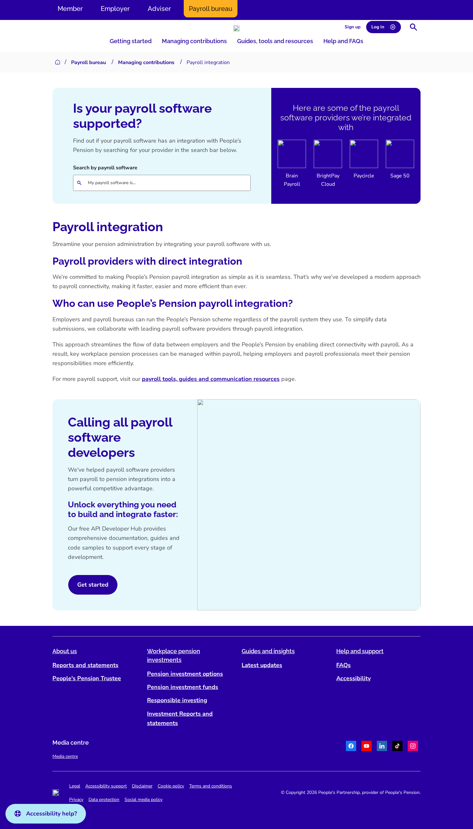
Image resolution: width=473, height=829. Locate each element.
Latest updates (262, 665)
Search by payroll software (105, 167)
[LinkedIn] (382, 747)
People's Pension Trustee (86, 678)
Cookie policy (171, 786)
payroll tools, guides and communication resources (211, 379)
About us (64, 651)
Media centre (65, 756)
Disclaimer (142, 786)
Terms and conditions (210, 786)
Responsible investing (177, 700)
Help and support (360, 651)
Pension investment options (185, 674)
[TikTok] (397, 747)
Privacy (76, 799)
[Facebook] (351, 747)
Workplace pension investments (173, 655)
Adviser (159, 9)
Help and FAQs (343, 41)
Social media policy (143, 799)
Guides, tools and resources (275, 41)
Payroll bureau (210, 9)
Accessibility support (106, 786)
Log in (377, 27)
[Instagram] (413, 747)
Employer (115, 9)
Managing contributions (194, 41)
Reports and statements (85, 665)
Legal (74, 786)
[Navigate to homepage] (236, 28)
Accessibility (353, 678)
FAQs (343, 665)
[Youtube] (366, 747)
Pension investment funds (182, 687)
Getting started (131, 41)
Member (70, 9)
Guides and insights (268, 651)
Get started (92, 585)
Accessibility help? (51, 813)
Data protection (103, 799)
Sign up (352, 27)
